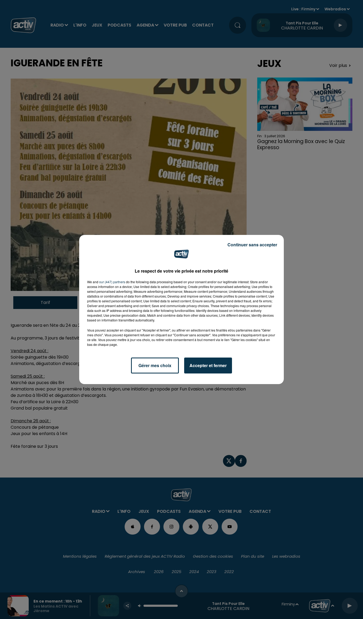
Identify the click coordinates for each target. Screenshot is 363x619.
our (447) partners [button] (112, 282)
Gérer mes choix (154, 365)
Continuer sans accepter (252, 245)
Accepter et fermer (208, 365)
